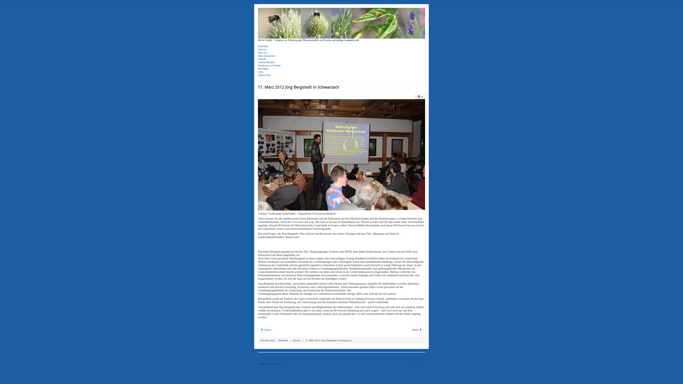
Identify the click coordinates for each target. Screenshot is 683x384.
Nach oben (419, 363)
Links (260, 71)
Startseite (263, 46)
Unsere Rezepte (266, 62)
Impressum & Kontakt (269, 65)
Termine (262, 49)
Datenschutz (264, 75)
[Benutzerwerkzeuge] (420, 96)
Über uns (262, 52)
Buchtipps (263, 68)
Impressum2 (264, 357)
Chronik (262, 59)
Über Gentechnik (266, 55)
